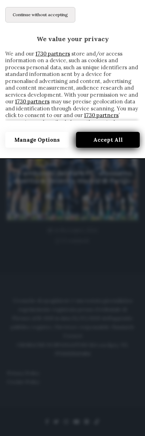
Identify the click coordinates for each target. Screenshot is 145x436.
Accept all (108, 139)
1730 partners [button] (53, 53)
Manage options (37, 139)
